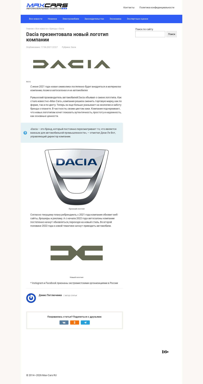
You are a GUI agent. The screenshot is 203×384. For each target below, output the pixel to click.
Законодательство (94, 19)
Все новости (35, 19)
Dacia (73, 47)
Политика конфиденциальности (156, 7)
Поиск (171, 34)
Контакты (129, 7)
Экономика (115, 19)
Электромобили (70, 19)
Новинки (52, 19)
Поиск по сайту (144, 29)
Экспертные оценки (137, 19)
